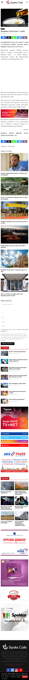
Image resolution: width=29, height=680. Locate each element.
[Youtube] (21, 670)
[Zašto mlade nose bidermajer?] (4, 401)
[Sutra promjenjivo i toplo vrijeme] (4, 385)
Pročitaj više (4, 678)
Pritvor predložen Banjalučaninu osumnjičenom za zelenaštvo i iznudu (20, 523)
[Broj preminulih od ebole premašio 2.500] (21, 500)
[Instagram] (16, 670)
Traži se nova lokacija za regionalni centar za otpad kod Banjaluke (14, 198)
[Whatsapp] (14, 37)
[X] (8, 37)
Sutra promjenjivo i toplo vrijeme (17, 383)
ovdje (15, 135)
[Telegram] (19, 37)
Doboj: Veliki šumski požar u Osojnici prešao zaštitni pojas (21, 493)
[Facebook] (3, 37)
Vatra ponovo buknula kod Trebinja (6, 522)
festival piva (11, 146)
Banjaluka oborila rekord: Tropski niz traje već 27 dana (14, 270)
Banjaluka (2, 28)
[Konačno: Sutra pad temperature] (4, 353)
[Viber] (24, 37)
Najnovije (5, 348)
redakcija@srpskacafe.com (14, 665)
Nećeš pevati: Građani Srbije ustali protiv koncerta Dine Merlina (6, 508)
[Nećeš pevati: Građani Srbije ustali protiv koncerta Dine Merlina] (7, 500)
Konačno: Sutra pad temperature (17, 351)
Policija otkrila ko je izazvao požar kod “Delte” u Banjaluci (13, 246)
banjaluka (4, 146)
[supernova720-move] (14, 117)
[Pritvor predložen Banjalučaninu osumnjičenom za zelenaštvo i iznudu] (21, 515)
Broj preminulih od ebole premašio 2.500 (21, 507)
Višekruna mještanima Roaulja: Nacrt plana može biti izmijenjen (14, 174)
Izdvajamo (5, 478)
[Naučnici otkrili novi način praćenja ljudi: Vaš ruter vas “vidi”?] (4, 377)
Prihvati (25, 676)
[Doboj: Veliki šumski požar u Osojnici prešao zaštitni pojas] (21, 485)
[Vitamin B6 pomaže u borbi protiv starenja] (4, 393)
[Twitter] (12, 670)
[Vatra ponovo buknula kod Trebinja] (7, 515)
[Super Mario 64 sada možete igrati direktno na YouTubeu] (4, 369)
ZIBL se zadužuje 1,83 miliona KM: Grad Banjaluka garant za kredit (12, 294)
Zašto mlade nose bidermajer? (17, 399)
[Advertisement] (14, 76)
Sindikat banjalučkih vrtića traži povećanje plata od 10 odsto (14, 222)
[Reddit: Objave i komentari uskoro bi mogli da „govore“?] (4, 361)
